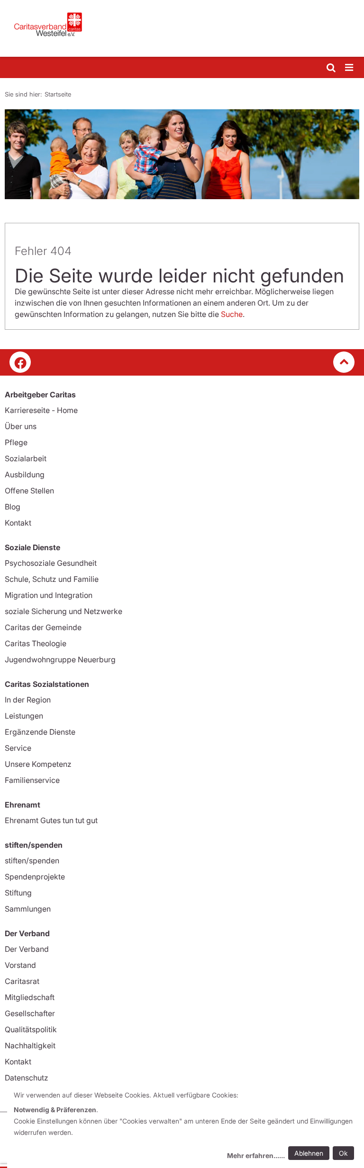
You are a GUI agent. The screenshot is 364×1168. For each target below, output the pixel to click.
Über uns (20, 426)
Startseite (58, 94)
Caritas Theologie (35, 643)
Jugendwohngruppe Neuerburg (60, 659)
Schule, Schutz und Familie (52, 579)
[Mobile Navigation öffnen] (350, 68)
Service (18, 748)
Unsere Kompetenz (38, 764)
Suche (232, 314)
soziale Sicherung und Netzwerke (63, 611)
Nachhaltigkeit (30, 1045)
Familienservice (32, 780)
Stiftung (18, 892)
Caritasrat (22, 981)
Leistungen (24, 715)
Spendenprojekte (35, 876)
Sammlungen (28, 908)
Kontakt (18, 522)
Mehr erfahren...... (256, 1155)
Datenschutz (26, 1077)
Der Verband (27, 949)
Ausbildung (25, 474)
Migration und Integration (48, 595)
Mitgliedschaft (30, 997)
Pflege (16, 442)
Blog (12, 506)
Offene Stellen (29, 490)
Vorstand (20, 965)
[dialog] (185, 1126)
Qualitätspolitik (31, 1029)
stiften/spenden (32, 860)
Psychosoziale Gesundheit (51, 563)
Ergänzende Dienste (40, 732)
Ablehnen (308, 1153)
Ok (343, 1153)
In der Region (28, 699)
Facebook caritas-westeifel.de (20, 362)
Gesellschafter (30, 1013)
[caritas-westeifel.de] (182, 28)
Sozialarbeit (25, 458)
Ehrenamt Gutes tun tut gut (51, 820)
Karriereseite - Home (41, 410)
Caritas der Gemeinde (43, 627)
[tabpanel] (182, 154)
